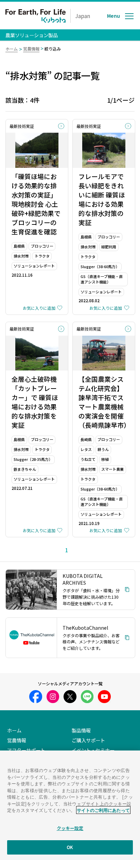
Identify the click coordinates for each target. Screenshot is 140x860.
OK (70, 847)
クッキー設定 (70, 828)
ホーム (11, 49)
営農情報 (31, 49)
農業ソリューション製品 (31, 35)
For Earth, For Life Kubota (35, 16)
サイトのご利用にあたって (103, 810)
